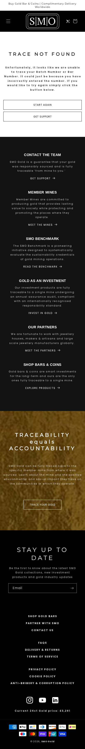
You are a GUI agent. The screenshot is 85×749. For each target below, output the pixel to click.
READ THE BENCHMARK (40, 266)
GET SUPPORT (42, 116)
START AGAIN (42, 105)
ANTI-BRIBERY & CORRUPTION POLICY (42, 683)
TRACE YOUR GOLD (42, 504)
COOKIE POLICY (42, 676)
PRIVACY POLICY (42, 669)
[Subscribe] (72, 588)
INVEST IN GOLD (40, 313)
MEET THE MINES (40, 225)
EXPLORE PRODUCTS (40, 388)
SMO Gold (48, 741)
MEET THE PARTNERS (40, 350)
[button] (8, 21)
